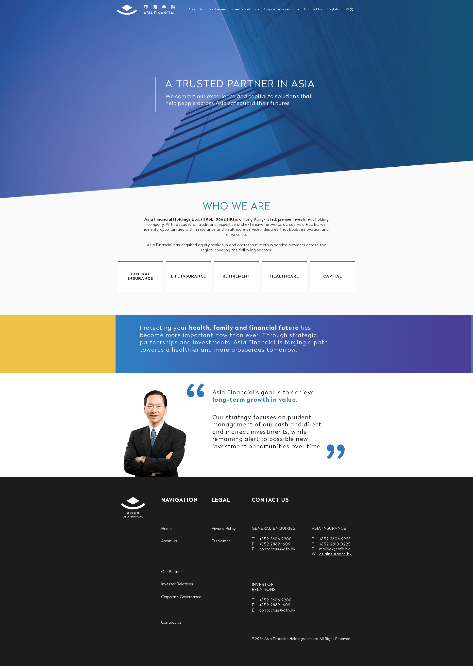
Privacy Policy (224, 529)
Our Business (217, 9)
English (332, 9)
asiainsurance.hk (335, 554)
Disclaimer (221, 541)
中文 (349, 9)
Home (166, 529)
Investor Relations (245, 9)
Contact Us (313, 9)
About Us (195, 9)
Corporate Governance (281, 9)
